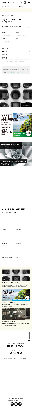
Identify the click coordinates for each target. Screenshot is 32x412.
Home (7, 10)
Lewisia (16, 10)
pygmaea (22, 10)
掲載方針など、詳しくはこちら (16, 72)
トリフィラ (4, 229)
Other (11, 10)
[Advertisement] (16, 188)
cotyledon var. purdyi (7, 257)
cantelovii (18, 229)
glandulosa (4, 243)
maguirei (18, 243)
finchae (18, 257)
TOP (29, 340)
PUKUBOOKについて (10, 358)
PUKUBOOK (8, 3)
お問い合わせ (24, 358)
